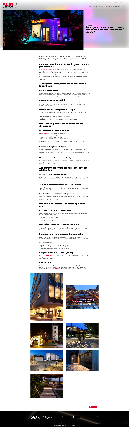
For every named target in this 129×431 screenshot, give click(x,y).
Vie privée (68, 425)
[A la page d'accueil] (10, 5)
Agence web (71, 425)
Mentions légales (63, 425)
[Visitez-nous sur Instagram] (97, 417)
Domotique (101, 6)
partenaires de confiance (60, 227)
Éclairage (95, 6)
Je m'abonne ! (94, 406)
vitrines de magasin (61, 118)
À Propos (89, 6)
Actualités (115, 2)
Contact (120, 2)
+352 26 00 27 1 (67, 416)
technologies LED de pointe (78, 103)
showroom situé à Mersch (50, 255)
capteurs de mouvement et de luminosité (60, 151)
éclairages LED (44, 133)
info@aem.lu (77, 416)
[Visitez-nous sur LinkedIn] (94, 417)
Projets (123, 6)
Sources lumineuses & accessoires (113, 6)
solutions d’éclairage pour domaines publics (56, 180)
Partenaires (109, 2)
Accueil (104, 2)
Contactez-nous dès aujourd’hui (57, 268)
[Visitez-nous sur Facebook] (91, 417)
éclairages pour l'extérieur (47, 69)
